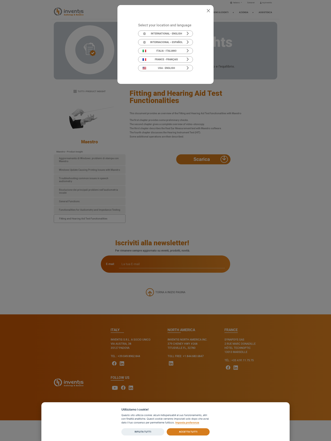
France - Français (166, 59)
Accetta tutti (188, 431)
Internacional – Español (166, 42)
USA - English (166, 68)
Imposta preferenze (187, 422)
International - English (166, 33)
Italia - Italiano (166, 50)
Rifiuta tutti (143, 431)
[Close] (208, 10)
